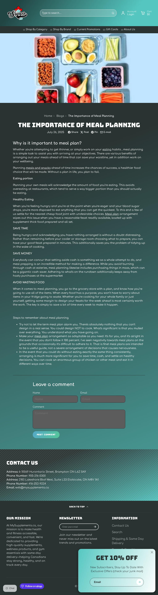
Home (48, 115)
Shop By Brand (62, 29)
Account (128, 13)
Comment (38, 407)
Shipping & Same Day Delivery (128, 541)
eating (106, 149)
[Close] (152, 552)
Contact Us (120, 525)
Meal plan (112, 214)
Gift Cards (112, 29)
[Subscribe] (95, 527)
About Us (129, 29)
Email (83, 393)
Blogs (60, 115)
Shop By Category (36, 29)
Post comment (46, 434)
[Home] (17, 13)
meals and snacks (38, 167)
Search (117, 532)
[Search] (113, 13)
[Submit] (139, 582)
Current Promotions (88, 29)
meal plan (41, 336)
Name (36, 393)
